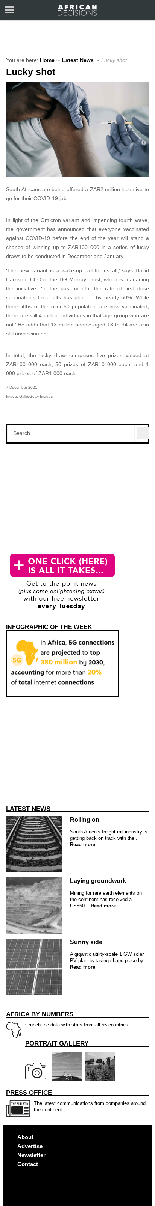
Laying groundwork (98, 881)
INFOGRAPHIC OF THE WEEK (49, 627)
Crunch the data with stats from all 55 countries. (68, 1019)
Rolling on (84, 820)
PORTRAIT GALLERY (56, 1043)
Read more (82, 844)
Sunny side (86, 942)
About (25, 1137)
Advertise (30, 1146)
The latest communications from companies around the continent (76, 1100)
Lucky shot (30, 72)
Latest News (78, 60)
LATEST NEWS (28, 808)
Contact (27, 1164)
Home (47, 60)
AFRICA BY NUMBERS (39, 1014)
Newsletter (31, 1155)
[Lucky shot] (77, 175)
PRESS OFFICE (29, 1092)
